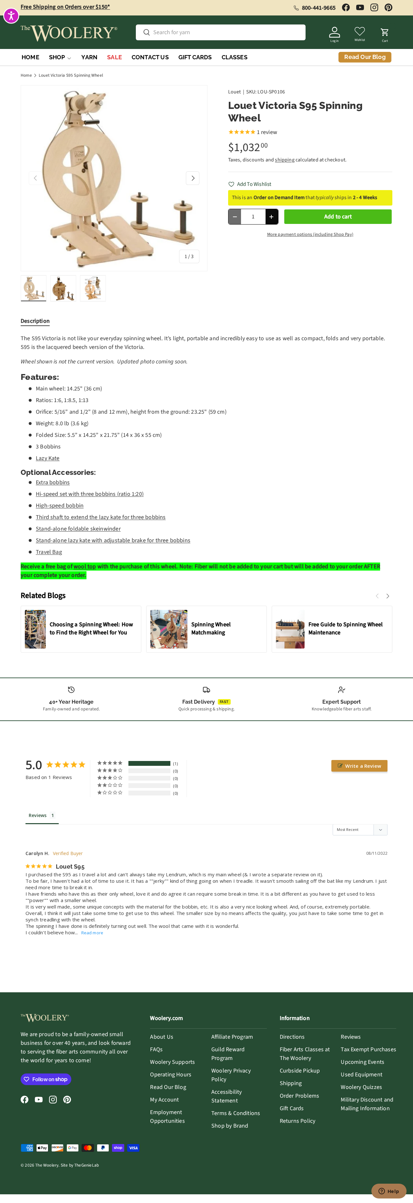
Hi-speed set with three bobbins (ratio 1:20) (90, 494)
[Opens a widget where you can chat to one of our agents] (389, 1192)
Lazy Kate (48, 458)
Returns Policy (298, 1121)
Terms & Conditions (235, 1113)
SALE (114, 57)
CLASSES (234, 57)
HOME (30, 57)
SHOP (57, 57)
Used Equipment (361, 1075)
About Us (161, 1037)
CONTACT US (150, 57)
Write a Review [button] (363, 766)
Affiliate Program (232, 1037)
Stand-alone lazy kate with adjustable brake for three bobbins (113, 540)
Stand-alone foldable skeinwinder (78, 529)
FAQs (156, 1049)
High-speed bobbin (60, 506)
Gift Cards (292, 1108)
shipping (284, 159)
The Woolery (46, 1165)
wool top (85, 567)
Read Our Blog (168, 1087)
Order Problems (299, 1096)
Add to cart (338, 217)
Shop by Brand (229, 1126)
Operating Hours (170, 1075)
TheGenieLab (86, 1165)
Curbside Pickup (300, 1071)
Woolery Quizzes (361, 1087)
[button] (385, 33)
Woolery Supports (172, 1062)
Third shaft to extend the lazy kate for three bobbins (101, 517)
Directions (292, 1037)
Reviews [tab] (37, 815)
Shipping (291, 1083)
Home (26, 75)
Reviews (351, 1037)
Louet (234, 91)
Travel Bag (49, 552)
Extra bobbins (53, 482)
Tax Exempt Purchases (368, 1049)
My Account (164, 1100)
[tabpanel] (206, 457)
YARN (89, 57)
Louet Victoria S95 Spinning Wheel (71, 75)
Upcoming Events (362, 1062)
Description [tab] (35, 321)
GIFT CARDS (195, 57)
